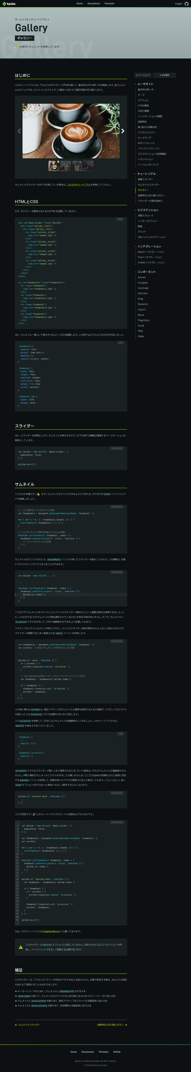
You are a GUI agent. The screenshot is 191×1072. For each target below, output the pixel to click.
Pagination (144, 320)
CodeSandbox (50, 931)
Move (141, 315)
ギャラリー (143, 190)
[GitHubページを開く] (187, 3)
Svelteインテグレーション (151, 262)
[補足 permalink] (13, 970)
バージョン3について (148, 165)
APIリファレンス (146, 143)
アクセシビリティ (146, 132)
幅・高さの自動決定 (147, 127)
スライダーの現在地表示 (150, 201)
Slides (141, 336)
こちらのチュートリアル (79, 185)
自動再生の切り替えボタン (151, 195)
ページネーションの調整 (150, 116)
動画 (140, 226)
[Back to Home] (9, 3)
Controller (143, 288)
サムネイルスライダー (149, 185)
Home (80, 3)
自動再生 (142, 122)
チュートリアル (39, 19)
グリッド (142, 232)
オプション (143, 100)
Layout (142, 309)
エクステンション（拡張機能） (152, 154)
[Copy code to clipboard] (124, 219)
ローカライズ (144, 138)
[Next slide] (122, 131)
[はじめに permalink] (13, 75)
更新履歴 (165, 75)
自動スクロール (146, 215)
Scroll (141, 326)
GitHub (117, 1052)
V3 (26, 19)
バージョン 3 (144, 75)
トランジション (145, 159)
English (178, 4)
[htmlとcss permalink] (13, 201)
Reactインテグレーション (151, 252)
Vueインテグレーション (150, 257)
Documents (94, 3)
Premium (109, 3)
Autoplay (143, 283)
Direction (143, 293)
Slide (140, 331)
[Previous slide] (19, 131)
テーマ (141, 95)
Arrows (142, 277)
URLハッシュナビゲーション (152, 237)
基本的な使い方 (146, 89)
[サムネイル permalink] (13, 484)
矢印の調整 (143, 111)
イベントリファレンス (148, 148)
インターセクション (148, 221)
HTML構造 (143, 105)
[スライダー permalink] (13, 425)
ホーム (18, 19)
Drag (140, 299)
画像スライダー (145, 179)
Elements (143, 304)
